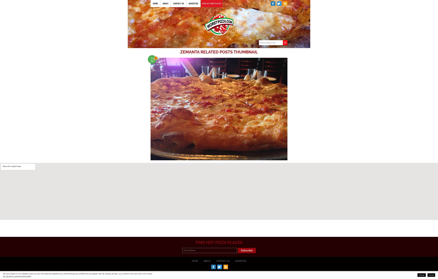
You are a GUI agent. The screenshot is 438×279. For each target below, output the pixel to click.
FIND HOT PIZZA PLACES (211, 3)
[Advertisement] (219, 226)
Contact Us (178, 3)
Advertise (193, 3)
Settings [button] (421, 275)
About (165, 3)
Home (155, 3)
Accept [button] (431, 275)
